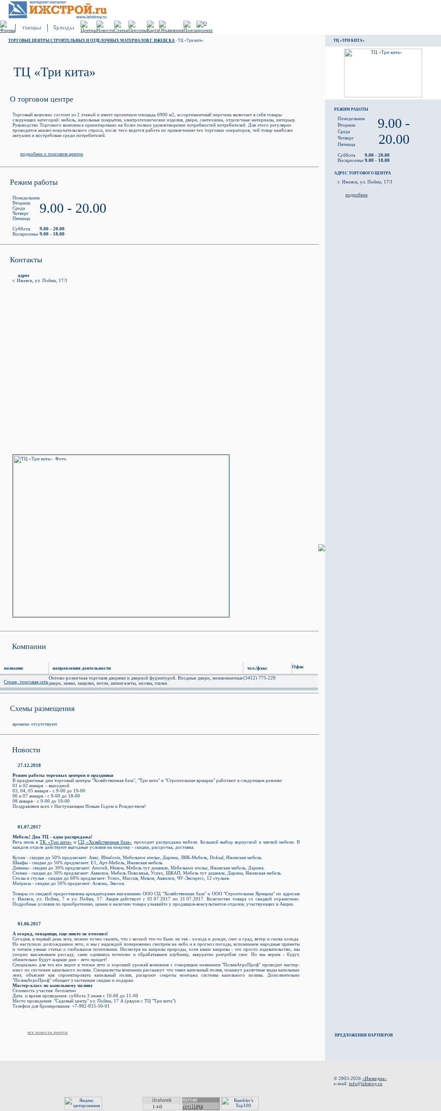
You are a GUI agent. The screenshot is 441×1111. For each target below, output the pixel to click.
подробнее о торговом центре (51, 153)
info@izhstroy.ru (365, 1083)
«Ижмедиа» (374, 1078)
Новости (26, 749)
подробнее (356, 194)
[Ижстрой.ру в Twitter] (338, 1095)
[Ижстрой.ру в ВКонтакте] (361, 1095)
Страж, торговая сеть (26, 681)
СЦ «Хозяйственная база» (105, 841)
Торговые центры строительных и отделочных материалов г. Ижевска (91, 40)
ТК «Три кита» (55, 841)
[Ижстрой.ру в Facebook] (349, 1095)
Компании (29, 646)
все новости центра (48, 1032)
